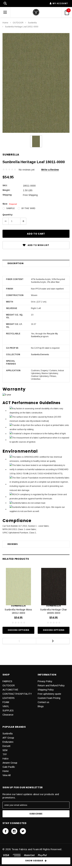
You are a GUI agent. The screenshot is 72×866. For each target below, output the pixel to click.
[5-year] (7, 395)
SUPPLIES (8, 710)
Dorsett (6, 746)
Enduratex (8, 742)
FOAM (6, 702)
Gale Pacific (9, 767)
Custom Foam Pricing (49, 698)
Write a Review (50, 169)
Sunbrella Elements (40, 354)
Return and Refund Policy (51, 685)
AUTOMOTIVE (10, 689)
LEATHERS (9, 698)
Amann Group (10, 762)
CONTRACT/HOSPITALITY (17, 693)
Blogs (41, 706)
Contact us (43, 702)
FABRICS (7, 681)
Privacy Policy (45, 681)
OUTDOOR (18, 23)
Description (16, 263)
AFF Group (8, 737)
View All (7, 775)
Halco (6, 758)
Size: (10, 204)
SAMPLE (10, 208)
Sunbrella (32, 23)
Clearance (8, 714)
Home (5, 23)
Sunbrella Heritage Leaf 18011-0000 (21, 27)
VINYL (6, 706)
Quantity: (8, 215)
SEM (5, 750)
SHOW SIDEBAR (34, 860)
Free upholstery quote (49, 693)
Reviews (13, 544)
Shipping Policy (46, 689)
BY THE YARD (28, 208)
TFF (5, 754)
